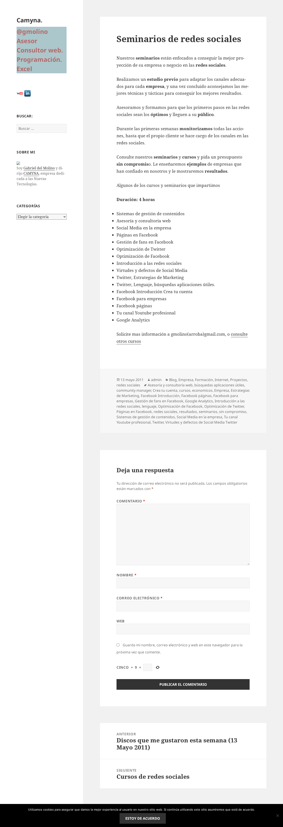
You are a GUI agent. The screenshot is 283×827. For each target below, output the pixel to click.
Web (121, 621)
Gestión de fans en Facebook (159, 401)
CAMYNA (31, 173)
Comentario (131, 501)
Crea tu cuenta (165, 390)
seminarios (208, 411)
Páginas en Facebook (134, 411)
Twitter (158, 422)
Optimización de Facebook (180, 406)
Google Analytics (199, 401)
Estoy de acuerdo (142, 818)
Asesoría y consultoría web (170, 385)
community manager (134, 390)
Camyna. (29, 20)
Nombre (126, 575)
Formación (204, 379)
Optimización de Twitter (224, 406)
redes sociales (128, 385)
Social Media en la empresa (199, 416)
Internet (221, 379)
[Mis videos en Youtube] (20, 93)
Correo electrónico (140, 598)
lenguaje (149, 406)
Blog (173, 379)
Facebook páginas (196, 395)
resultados (188, 411)
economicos (202, 390)
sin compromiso (232, 411)
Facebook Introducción (160, 395)
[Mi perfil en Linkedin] (27, 93)
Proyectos (238, 379)
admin (156, 379)
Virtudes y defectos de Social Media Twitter (201, 422)
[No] (277, 815)
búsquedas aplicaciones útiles (219, 385)
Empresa (185, 379)
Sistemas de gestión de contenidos (146, 416)
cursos (184, 390)
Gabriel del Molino (39, 168)
